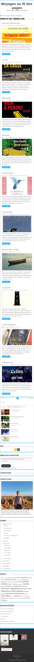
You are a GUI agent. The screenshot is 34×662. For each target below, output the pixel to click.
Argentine (18, 579)
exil (22, 584)
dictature (16, 581)
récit (19, 598)
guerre (12, 586)
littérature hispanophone (15, 593)
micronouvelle (6, 558)
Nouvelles (6, 530)
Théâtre (5, 538)
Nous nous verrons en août (11, 23)
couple (12, 581)
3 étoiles (11, 25)
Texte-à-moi (5, 568)
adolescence (10, 577)
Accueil (3, 15)
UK (25, 598)
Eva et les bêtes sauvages (10, 249)
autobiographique (25, 579)
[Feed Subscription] (33, 19)
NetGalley (5, 596)
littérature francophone (12, 591)
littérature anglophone (10, 588)
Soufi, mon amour (14, 436)
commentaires (16, 406)
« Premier (3, 398)
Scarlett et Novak (14, 429)
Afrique (15, 577)
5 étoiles (6, 555)
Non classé (5, 561)
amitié (19, 577)
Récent (9, 406)
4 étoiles (11, 62)
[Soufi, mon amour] (5, 438)
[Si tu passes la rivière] (5, 412)
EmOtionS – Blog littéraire (7, 611)
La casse (5, 60)
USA (28, 598)
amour (24, 577)
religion (11, 598)
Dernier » (3, 402)
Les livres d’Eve (4, 616)
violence (4, 600)
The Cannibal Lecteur (6, 613)
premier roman (23, 596)
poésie (16, 175)
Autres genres (6, 523)
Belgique (3, 581)
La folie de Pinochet (9, 325)
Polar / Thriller (16, 62)
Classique (8, 581)
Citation (4, 541)
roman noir (15, 598)
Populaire (4, 406)
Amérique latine (10, 579)
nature (26, 593)
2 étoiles (6, 548)
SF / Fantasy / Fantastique (9, 535)
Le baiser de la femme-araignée (17, 416)
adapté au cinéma (4, 577)
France (8, 586)
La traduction (6, 288)
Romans (15, 25)
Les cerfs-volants (14, 423)
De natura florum (8, 173)
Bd (4, 525)
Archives (3, 647)
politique (17, 596)
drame (21, 581)
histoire (17, 586)
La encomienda (7, 212)
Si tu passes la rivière (15, 410)
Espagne (19, 584)
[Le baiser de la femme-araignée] (5, 419)
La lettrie (3, 618)
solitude (22, 598)
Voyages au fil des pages (17, 6)
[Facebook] (18, 449)
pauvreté (12, 596)
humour (22, 586)
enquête (14, 584)
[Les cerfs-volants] (5, 425)
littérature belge (25, 588)
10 (27, 400)
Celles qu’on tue (7, 362)
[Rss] (15, 449)
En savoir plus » (6, 54)
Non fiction (6, 528)
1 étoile (5, 545)
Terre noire (5, 135)
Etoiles (4, 543)
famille (26, 584)
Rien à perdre (6, 98)
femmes (3, 586)
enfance (10, 584)
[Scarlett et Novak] (5, 432)
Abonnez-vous (6, 465)
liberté (26, 586)
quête (7, 598)
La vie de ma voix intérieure (7, 608)
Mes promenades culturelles (7, 621)
